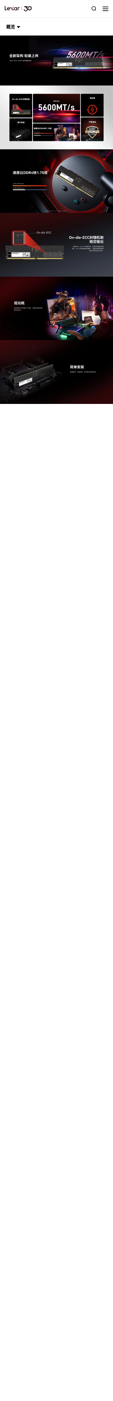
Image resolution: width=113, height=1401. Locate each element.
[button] (13, 26)
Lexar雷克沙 (18, 9)
